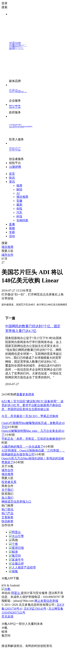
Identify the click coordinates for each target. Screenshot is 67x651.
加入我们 (7, 497)
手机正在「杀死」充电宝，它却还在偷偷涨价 (31, 438)
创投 (19, 208)
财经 (19, 189)
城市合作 (7, 470)
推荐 (19, 185)
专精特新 (22, 220)
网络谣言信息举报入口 (16, 501)
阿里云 (16, 592)
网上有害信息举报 (46, 600)
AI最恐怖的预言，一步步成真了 (22, 446)
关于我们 (7, 489)
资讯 (12, 181)
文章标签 (7, 517)
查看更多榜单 (25, 394)
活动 (12, 236)
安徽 (19, 200)
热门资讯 (7, 509)
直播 (12, 224)
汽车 (19, 212)
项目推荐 (22, 196)
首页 (12, 173)
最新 (19, 204)
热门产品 (7, 513)
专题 (12, 232)
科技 (19, 216)
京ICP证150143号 (35, 608)
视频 (12, 228)
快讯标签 (7, 521)
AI (18, 193)
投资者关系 (8, 482)
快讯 (12, 177)
